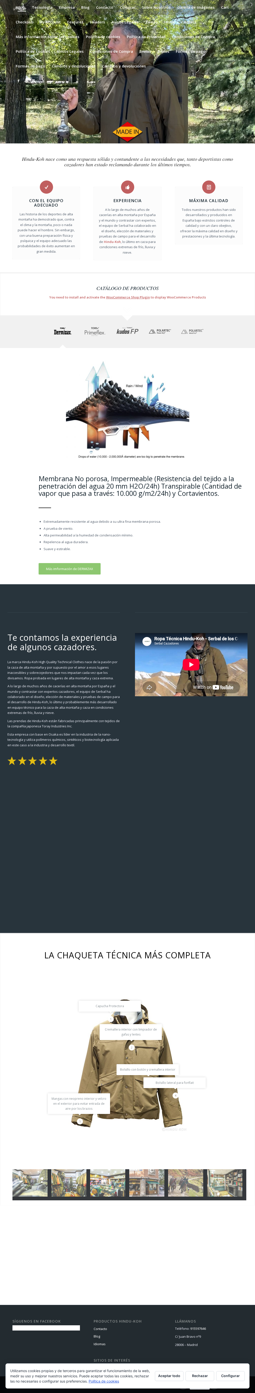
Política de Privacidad (146, 36)
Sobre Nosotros (156, 7)
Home (169, 21)
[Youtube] (26, 80)
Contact (189, 21)
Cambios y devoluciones (74, 65)
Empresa (67, 7)
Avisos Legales (125, 21)
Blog (85, 7)
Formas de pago (190, 51)
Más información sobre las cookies (47, 36)
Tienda (151, 21)
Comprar (127, 7)
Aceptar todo (169, 1376)
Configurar (230, 1376)
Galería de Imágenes (196, 7)
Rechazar (200, 1376)
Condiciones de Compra (193, 36)
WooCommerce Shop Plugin (128, 297)
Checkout (24, 21)
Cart (225, 7)
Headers (97, 21)
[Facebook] (18, 80)
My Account (50, 21)
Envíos (145, 51)
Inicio (20, 7)
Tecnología (42, 7)
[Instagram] (33, 80)
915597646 (198, 1328)
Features (75, 21)
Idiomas (100, 1344)
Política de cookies (103, 36)
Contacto (104, 7)
